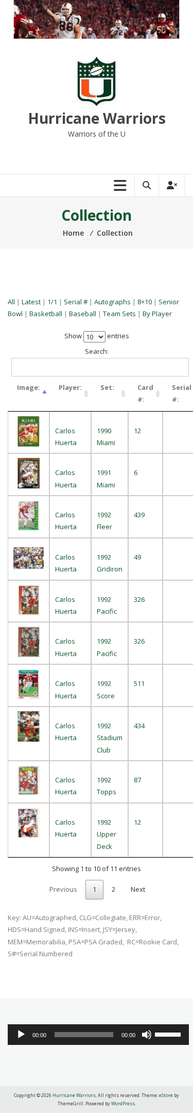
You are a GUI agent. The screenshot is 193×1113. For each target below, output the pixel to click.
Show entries (96, 335)
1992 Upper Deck (106, 834)
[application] (98, 1034)
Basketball (45, 313)
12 (137, 430)
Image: (28, 387)
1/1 (52, 301)
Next (138, 889)
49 (137, 557)
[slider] (169, 1033)
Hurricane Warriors (97, 118)
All (11, 301)
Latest (31, 301)
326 (139, 599)
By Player (157, 313)
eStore (166, 1095)
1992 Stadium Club (109, 738)
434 (139, 725)
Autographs (112, 301)
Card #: (145, 393)
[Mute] (147, 1034)
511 (139, 683)
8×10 (144, 301)
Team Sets (119, 313)
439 (139, 514)
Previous (63, 889)
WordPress (123, 1103)
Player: (70, 387)
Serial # (75, 301)
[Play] (21, 1034)
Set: (107, 387)
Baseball (82, 313)
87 (137, 779)
